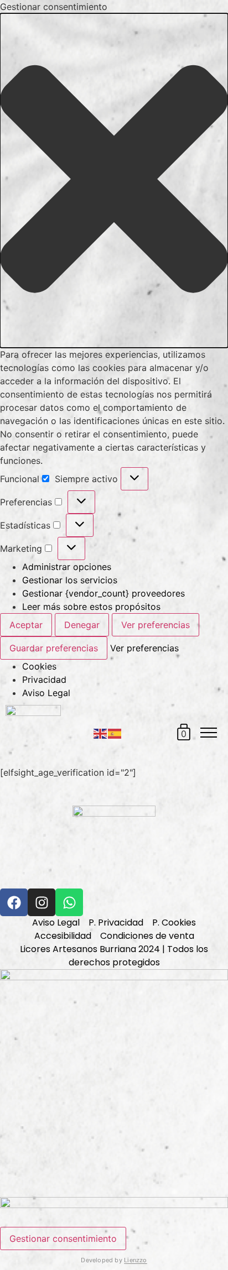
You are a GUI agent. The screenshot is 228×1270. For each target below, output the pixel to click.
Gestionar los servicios (69, 580)
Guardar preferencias (53, 648)
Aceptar (26, 624)
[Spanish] (115, 732)
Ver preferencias (155, 624)
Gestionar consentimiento (63, 1238)
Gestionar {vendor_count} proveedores (103, 593)
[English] (101, 732)
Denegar (82, 624)
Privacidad (44, 679)
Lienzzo (135, 1260)
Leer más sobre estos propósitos (91, 606)
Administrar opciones (66, 566)
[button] (114, 180)
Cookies (39, 666)
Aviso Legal (46, 692)
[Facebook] (14, 902)
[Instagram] (41, 902)
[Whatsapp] (69, 902)
